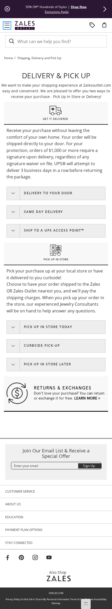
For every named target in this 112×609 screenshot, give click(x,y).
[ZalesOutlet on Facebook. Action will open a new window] (7, 558)
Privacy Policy (13, 599)
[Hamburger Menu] (7, 25)
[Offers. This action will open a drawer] (92, 25)
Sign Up (89, 466)
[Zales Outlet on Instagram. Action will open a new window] (35, 558)
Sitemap (56, 603)
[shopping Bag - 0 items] (106, 27)
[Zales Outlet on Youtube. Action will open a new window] (49, 558)
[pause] (7, 9)
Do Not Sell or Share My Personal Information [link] (45, 599)
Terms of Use (77, 599)
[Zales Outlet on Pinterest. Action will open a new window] (21, 558)
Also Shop (59, 572)
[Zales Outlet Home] (24, 25)
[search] (11, 41)
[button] (105, 9)
